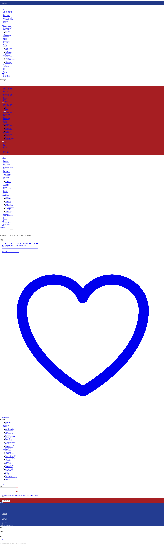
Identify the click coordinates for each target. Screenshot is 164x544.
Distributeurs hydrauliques (8, 198)
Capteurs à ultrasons (8, 450)
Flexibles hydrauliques (8, 50)
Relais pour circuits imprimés (10, 436)
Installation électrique (6, 74)
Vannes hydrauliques (8, 130)
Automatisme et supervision (7, 150)
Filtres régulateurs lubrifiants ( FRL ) (10, 59)
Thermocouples (5, 24)
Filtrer (17, 491)
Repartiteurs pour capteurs (6, 100)
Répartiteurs (5, 44)
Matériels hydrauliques (6, 47)
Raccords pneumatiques (8, 63)
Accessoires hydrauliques (8, 48)
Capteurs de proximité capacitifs (7, 17)
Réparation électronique (6, 76)
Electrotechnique (4, 34)
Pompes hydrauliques (8, 51)
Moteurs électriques (7, 31)
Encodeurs (4, 22)
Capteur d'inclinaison (8, 461)
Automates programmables (7, 26)
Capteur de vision (5, 93)
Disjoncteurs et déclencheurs (7, 188)
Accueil (1, 233)
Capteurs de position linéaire (9, 451)
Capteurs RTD (5, 20)
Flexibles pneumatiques (8, 208)
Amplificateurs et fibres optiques (7, 11)
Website (1, 501)
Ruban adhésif (5, 147)
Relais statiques (8, 437)
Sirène (4, 71)
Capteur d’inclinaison (6, 90)
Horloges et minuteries (6, 42)
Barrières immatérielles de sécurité (8, 12)
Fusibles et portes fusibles (6, 41)
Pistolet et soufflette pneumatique (9, 61)
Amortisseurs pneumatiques (9, 133)
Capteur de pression (6, 15)
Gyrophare (4, 67)
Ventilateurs (5, 46)
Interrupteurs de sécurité (9, 453)
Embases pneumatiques (8, 58)
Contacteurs (5, 39)
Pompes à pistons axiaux (5, 241)
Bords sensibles (5, 161)
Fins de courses (5, 171)
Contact (3, 523)
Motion (4, 178)
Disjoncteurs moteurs (6, 40)
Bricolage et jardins (8, 422)
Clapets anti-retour (7, 49)
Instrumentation (4, 86)
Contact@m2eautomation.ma (6, 1)
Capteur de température (6, 16)
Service (4, 424)
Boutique (3, 9)
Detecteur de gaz (5, 21)
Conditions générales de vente (6, 517)
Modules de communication (7, 28)
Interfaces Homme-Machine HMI (7, 27)
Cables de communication (6, 103)
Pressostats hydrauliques (8, 52)
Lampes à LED (8, 471)
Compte (3, 4)
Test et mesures (5, 45)
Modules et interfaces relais (9, 434)
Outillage (3, 225)
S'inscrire (1, 502)
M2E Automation (3, 525)
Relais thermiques (5, 120)
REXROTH (3, 484)
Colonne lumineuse (6, 66)
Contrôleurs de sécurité (9, 433)
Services (3, 73)
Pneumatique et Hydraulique (5, 123)
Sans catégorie (6, 425)
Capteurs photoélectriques (6, 168)
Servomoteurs (7, 33)
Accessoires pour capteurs (6, 10)
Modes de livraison (4, 519)
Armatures (4, 65)
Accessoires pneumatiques (8, 56)
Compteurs (7, 432)
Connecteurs (5, 38)
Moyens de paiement (4, 518)
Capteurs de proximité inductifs (7, 18)
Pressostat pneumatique (8, 62)
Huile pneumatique (7, 137)
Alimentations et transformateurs (7, 35)
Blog (2, 524)
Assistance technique (4, 513)
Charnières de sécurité (9, 452)
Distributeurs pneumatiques (8, 57)
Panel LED (4, 68)
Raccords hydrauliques (8, 53)
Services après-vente (4, 514)
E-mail (1, 500)
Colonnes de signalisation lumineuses (8, 143)
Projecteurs (4, 69)
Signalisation (3, 64)
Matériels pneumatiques (6, 55)
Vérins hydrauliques (8, 54)
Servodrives (6, 32)
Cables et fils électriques (6, 37)
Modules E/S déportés (6, 29)
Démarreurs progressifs (8, 30)
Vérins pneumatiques (8, 140)
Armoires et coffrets (6, 36)
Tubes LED (5, 72)
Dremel (6, 423)
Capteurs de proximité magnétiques (8, 19)
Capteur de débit (5, 14)
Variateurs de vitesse (8, 110)
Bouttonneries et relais (6, 113)
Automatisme (3, 25)
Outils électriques (5, 43)
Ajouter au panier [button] (4, 253)
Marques (3, 77)
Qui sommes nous (4, 522)
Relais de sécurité (8, 435)
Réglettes (4, 218)
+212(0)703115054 (4, 3)
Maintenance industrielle (6, 75)
